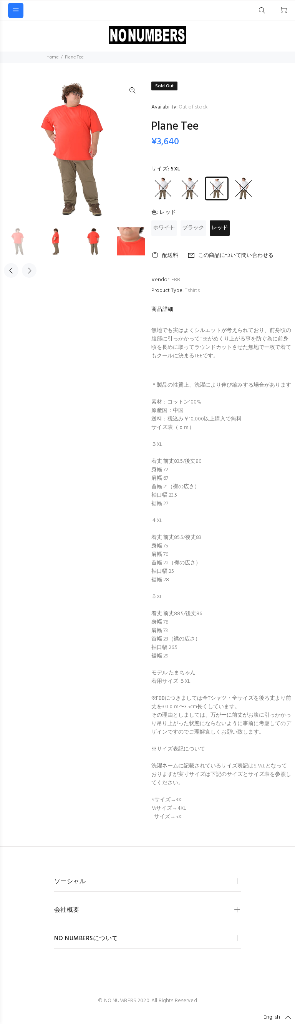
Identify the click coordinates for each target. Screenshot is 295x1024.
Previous (11, 270)
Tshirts (192, 290)
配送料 (170, 255)
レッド (220, 227)
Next (29, 270)
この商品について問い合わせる (235, 255)
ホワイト (164, 227)
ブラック (193, 227)
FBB (175, 279)
